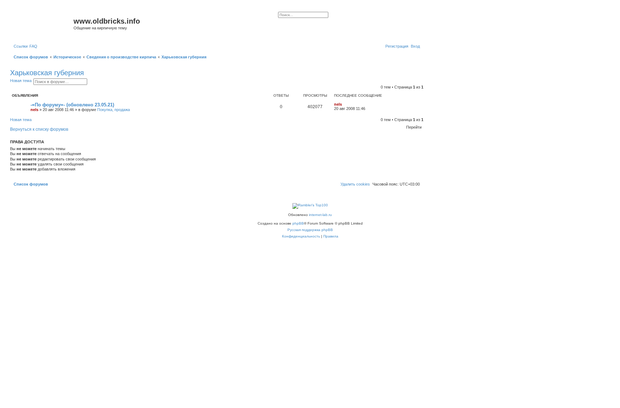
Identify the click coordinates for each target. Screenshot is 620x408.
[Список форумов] (43, 23)
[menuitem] (33, 46)
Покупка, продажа (113, 109)
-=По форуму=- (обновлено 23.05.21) (72, 104)
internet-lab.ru (320, 215)
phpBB (298, 223)
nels (34, 109)
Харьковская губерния (47, 73)
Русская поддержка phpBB (310, 230)
